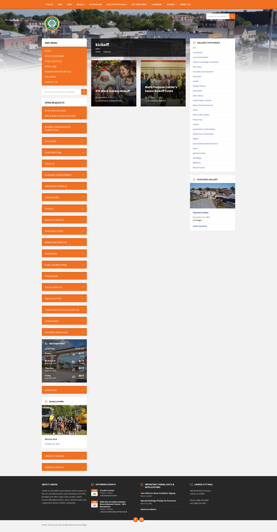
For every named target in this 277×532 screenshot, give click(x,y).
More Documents (148, 509)
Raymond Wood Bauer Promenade (114, 512)
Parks (195, 110)
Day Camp (197, 66)
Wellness (162, 100)
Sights (195, 138)
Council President (200, 57)
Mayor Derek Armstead (203, 105)
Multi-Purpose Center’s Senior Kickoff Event (161, 89)
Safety (196, 124)
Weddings (197, 158)
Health (195, 81)
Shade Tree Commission (203, 134)
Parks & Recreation (201, 114)
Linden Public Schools (202, 100)
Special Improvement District (205, 143)
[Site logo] (52, 32)
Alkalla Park (51, 439)
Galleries (107, 51)
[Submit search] (232, 16)
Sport (195, 148)
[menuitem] (49, 4)
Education (197, 76)
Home (98, 51)
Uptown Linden (199, 153)
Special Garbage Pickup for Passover (158, 500)
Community (103, 100)
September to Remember (204, 129)
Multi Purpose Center (109, 495)
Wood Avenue (199, 167)
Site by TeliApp (81, 525)
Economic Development (203, 71)
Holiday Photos (115, 100)
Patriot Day (197, 119)
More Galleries (200, 226)
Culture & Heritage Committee (206, 62)
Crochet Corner (107, 490)
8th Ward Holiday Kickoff (113, 91)
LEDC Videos (198, 95)
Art (194, 47)
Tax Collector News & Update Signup (158, 493)
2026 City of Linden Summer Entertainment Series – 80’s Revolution (113, 504)
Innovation (197, 90)
